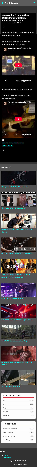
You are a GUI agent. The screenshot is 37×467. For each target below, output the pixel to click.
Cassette (18, 415)
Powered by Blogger (20, 460)
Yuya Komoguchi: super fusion (10, 386)
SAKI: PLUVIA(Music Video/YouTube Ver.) (14, 341)
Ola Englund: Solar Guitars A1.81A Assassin (15, 187)
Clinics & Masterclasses (18, 428)
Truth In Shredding (11, 3)
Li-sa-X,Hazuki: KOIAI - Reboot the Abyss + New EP (16, 320)
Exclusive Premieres (18, 436)
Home (6, 455)
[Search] (34, 3)
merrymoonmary (23, 464)
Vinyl (18, 408)
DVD (18, 404)
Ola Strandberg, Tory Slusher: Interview (13, 208)
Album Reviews (18, 432)
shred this (20, 143)
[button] (3, 27)
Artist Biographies (18, 440)
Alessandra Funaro (9, 143)
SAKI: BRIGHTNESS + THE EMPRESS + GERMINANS (16, 253)
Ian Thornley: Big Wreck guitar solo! (12, 298)
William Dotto (7, 145)
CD (18, 400)
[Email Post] (3, 140)
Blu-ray (18, 411)
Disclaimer (7, 457)
